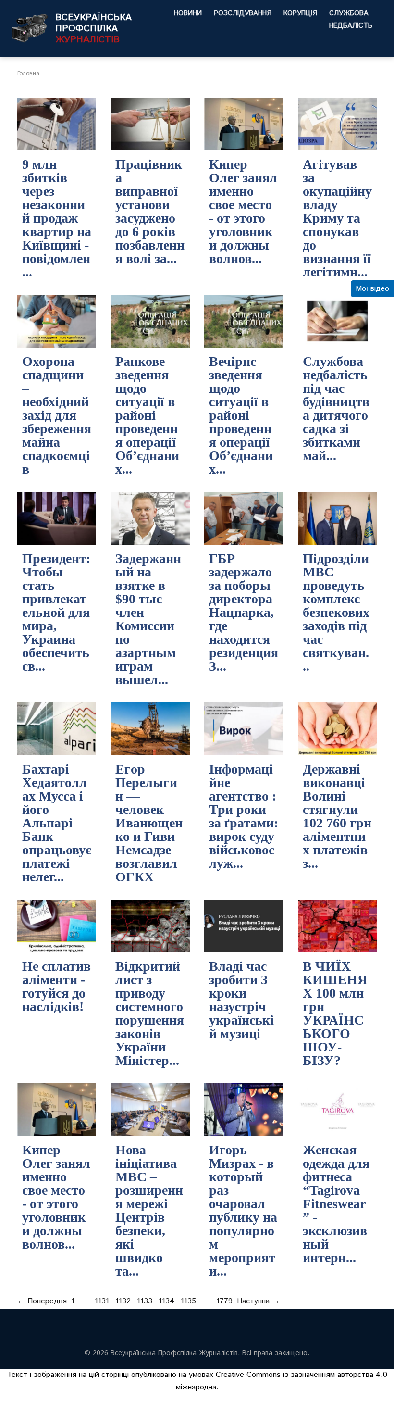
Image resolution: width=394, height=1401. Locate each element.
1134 (166, 1301)
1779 (224, 1301)
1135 (188, 1301)
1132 (123, 1301)
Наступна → (258, 1301)
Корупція (300, 13)
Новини (188, 13)
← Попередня (42, 1301)
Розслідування (242, 13)
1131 (102, 1301)
